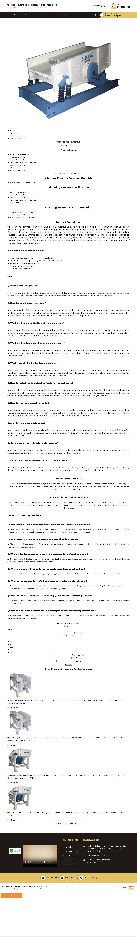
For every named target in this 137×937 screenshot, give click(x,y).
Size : (21, 703)
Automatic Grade (17, 200)
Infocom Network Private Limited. (34, 889)
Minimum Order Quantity (20, 183)
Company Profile (32, 15)
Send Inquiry (77, 173)
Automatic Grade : (95, 700)
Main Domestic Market (19, 218)
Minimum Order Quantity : (39, 700)
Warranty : (15, 741)
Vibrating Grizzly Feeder (17, 775)
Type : (116, 738)
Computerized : (58, 700)
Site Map (68, 864)
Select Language (99, 6)
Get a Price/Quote (68, 145)
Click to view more (17, 168)
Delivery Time (15, 215)
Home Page (14, 15)
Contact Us (69, 15)
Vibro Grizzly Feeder (16, 738)
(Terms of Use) (42, 886)
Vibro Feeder (13, 813)
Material (13, 203)
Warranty (13, 197)
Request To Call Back (63, 173)
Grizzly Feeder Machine (17, 700)
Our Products (52, 15)
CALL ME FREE (75, 824)
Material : (75, 700)
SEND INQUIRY (62, 824)
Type (12, 192)
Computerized (16, 195)
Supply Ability (15, 212)
